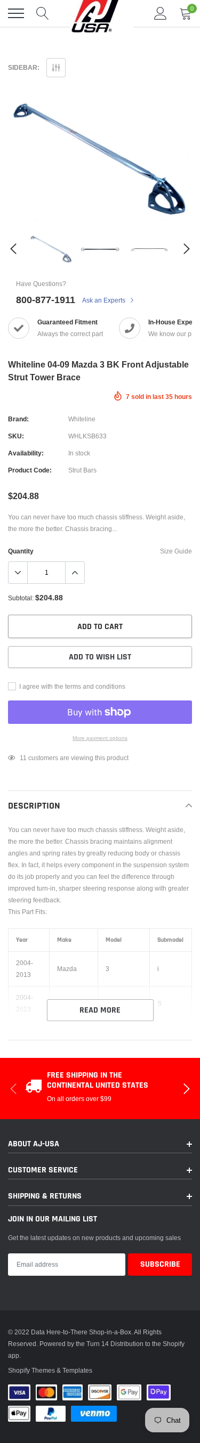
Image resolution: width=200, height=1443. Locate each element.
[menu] (16, 13)
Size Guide (176, 551)
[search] (42, 13)
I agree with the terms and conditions (71, 686)
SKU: (16, 436)
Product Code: (30, 470)
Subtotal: (21, 598)
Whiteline (81, 419)
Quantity (21, 551)
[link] (51, 249)
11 (23, 758)
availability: (26, 453)
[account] (160, 13)
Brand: (18, 419)
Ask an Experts (104, 300)
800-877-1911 (45, 299)
